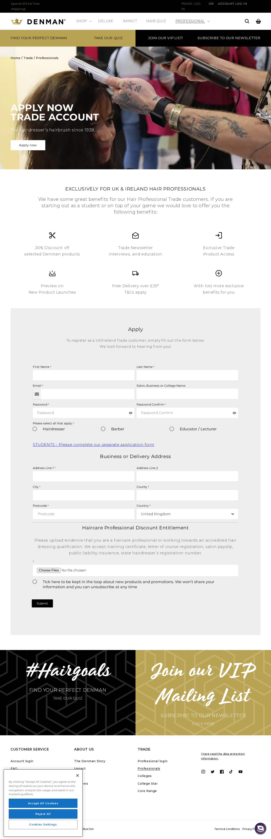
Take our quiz (108, 38)
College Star (148, 783)
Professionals (47, 58)
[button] (82, 21)
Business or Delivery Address (135, 456)
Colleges (145, 776)
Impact (80, 768)
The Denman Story (89, 761)
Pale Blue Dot (85, 829)
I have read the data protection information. (223, 756)
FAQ (14, 768)
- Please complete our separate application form (93, 444)
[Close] (77, 775)
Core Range (147, 791)
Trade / (29, 58)
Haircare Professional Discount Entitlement (135, 528)
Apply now (28, 145)
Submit (42, 603)
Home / (17, 58)
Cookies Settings (43, 824)
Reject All (43, 814)
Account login (22, 761)
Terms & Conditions (227, 829)
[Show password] (130, 413)
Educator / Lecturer (198, 429)
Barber (117, 429)
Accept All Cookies (43, 803)
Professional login (153, 761)
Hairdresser (54, 429)
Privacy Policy (251, 829)
